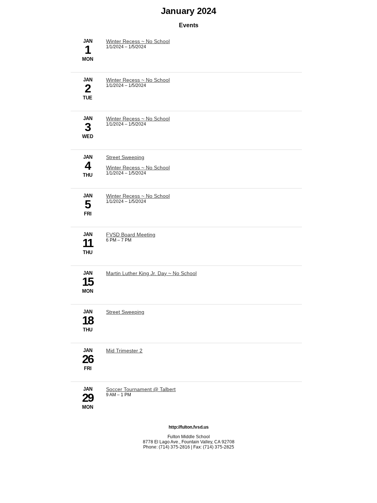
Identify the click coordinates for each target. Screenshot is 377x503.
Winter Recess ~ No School (138, 41)
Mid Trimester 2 (124, 350)
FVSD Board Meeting (130, 235)
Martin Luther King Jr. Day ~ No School (151, 273)
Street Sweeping (125, 157)
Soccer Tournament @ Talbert (141, 389)
